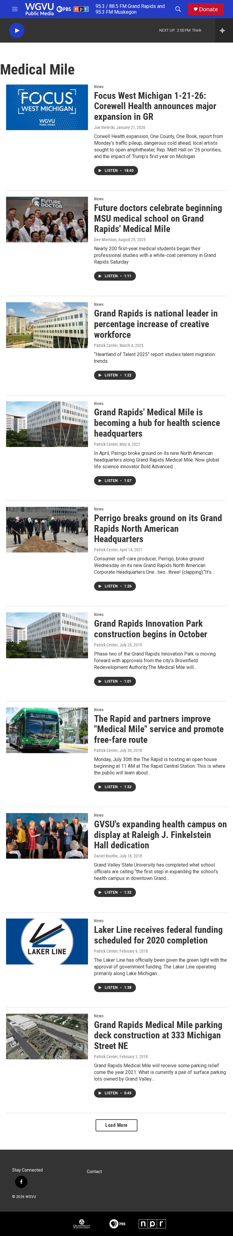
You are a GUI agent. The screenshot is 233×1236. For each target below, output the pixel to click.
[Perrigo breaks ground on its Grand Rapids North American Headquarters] (47, 529)
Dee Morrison (105, 239)
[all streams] (224, 30)
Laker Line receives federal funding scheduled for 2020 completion (158, 935)
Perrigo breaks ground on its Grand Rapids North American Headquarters (158, 529)
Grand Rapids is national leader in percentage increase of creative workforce (156, 324)
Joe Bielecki (104, 127)
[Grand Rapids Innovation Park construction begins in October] (47, 635)
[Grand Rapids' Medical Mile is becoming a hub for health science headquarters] (47, 424)
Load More (116, 1125)
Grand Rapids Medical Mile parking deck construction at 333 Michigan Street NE (158, 1035)
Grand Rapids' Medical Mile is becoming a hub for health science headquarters (157, 423)
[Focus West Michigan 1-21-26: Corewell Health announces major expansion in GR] (47, 107)
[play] (17, 30)
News (98, 86)
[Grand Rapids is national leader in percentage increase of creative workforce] (47, 325)
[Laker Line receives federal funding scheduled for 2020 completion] (47, 941)
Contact (94, 1171)
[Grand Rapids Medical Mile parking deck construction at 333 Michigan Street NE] (47, 1036)
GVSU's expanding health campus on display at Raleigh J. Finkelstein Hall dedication (160, 835)
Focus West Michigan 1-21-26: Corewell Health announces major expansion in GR (155, 106)
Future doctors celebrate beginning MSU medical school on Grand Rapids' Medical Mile (158, 218)
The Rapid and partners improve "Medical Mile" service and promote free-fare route (159, 729)
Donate (208, 9)
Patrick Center (106, 345)
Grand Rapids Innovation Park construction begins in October (150, 628)
